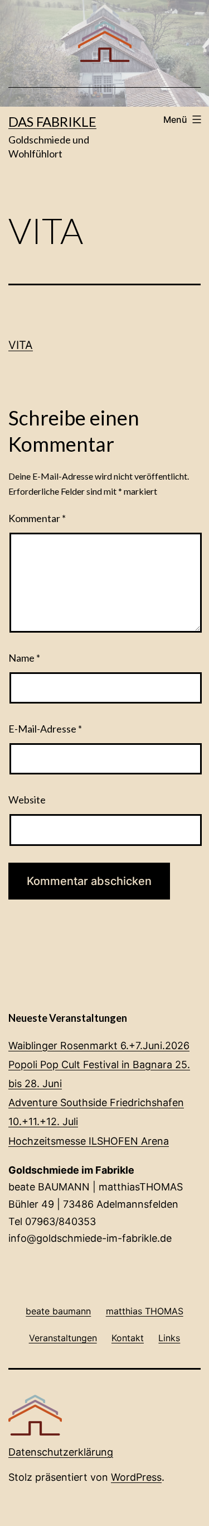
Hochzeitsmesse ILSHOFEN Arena (88, 1141)
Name (24, 658)
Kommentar (37, 518)
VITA (20, 345)
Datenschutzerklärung (60, 1452)
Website (27, 799)
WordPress (136, 1477)
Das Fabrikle (52, 121)
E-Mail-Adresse (45, 729)
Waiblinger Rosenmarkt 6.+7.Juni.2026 (98, 1045)
